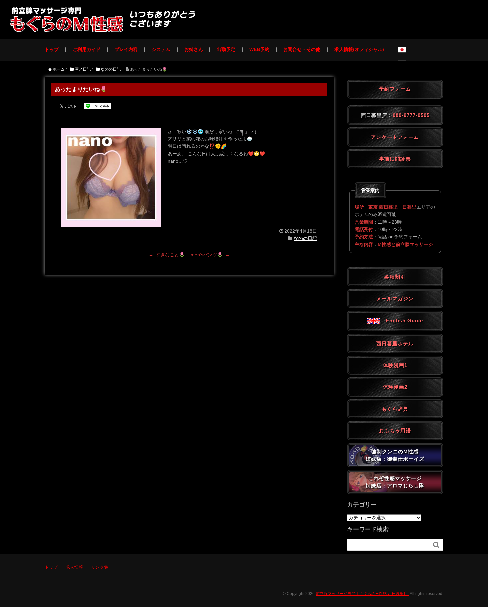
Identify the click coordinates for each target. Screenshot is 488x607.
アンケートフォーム (395, 137)
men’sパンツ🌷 (207, 254)
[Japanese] (402, 50)
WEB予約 (259, 49)
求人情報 (74, 567)
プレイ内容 (126, 49)
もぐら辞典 (395, 409)
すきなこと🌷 (170, 254)
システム (161, 49)
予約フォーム (395, 89)
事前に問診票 (395, 159)
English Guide (401, 320)
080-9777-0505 (411, 115)
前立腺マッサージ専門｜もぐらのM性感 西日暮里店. (362, 593)
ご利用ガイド (87, 49)
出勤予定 (226, 49)
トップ (52, 49)
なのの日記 (305, 238)
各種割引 (395, 277)
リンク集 (99, 567)
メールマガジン (395, 298)
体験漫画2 (395, 387)
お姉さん (193, 49)
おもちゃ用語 (395, 430)
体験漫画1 (395, 365)
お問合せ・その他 (301, 49)
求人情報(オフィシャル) (359, 49)
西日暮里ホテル (395, 343)
